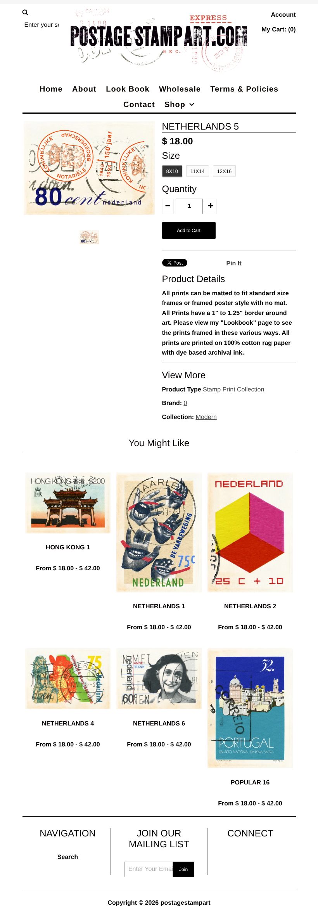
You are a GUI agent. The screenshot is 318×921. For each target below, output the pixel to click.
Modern (206, 417)
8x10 (172, 171)
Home (51, 89)
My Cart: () (278, 29)
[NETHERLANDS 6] (159, 715)
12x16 (224, 171)
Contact (139, 104)
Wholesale (180, 89)
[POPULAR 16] (250, 774)
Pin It (234, 263)
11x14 (197, 171)
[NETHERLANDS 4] (68, 715)
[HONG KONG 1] (68, 539)
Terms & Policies (244, 89)
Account (283, 15)
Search (67, 857)
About (84, 89)
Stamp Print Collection (233, 389)
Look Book (127, 89)
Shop (174, 104)
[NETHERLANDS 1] (159, 598)
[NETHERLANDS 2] (250, 598)
